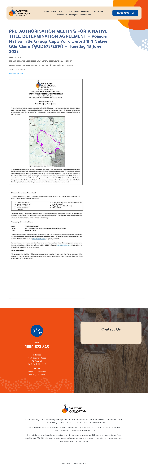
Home (46, 11)
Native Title (55, 11)
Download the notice (16, 73)
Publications (86, 11)
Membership (62, 15)
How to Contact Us (125, 13)
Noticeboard (99, 11)
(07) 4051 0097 (39, 375)
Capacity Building (72, 11)
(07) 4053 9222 (40, 372)
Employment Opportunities (80, 15)
